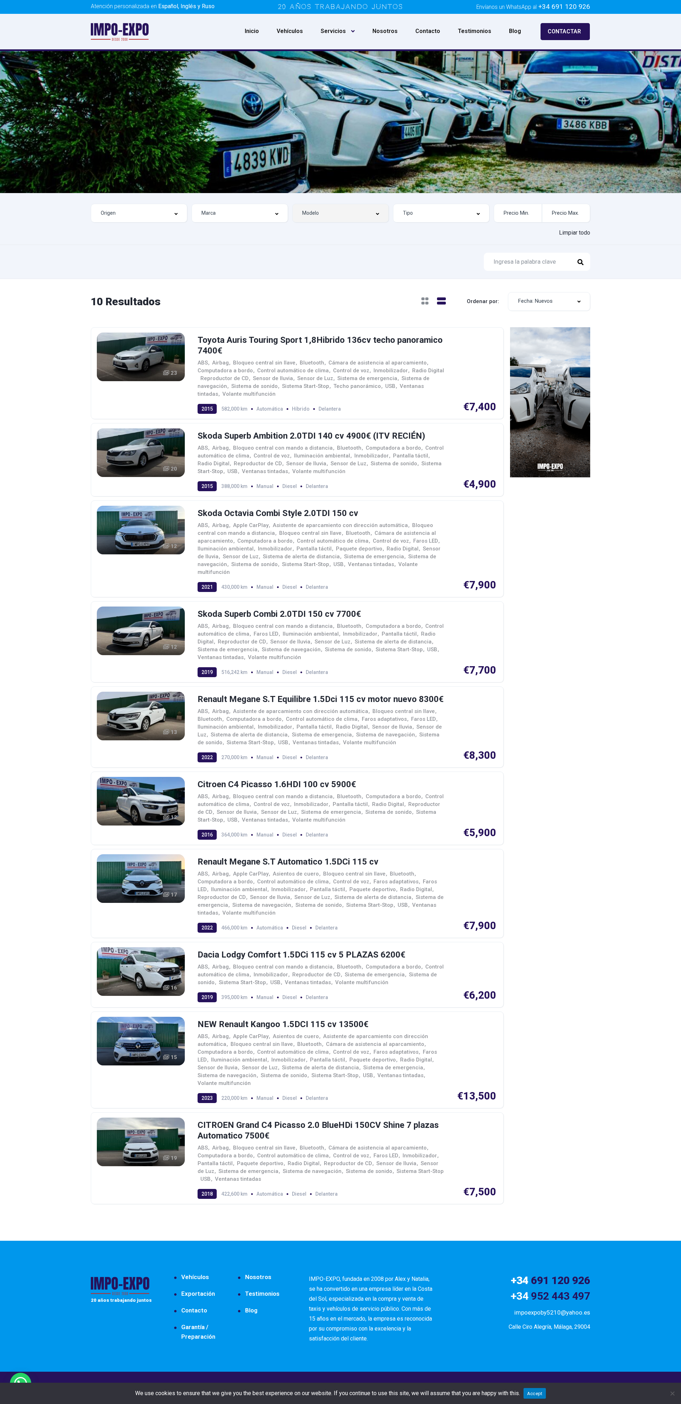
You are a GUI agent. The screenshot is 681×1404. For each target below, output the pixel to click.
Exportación (198, 1293)
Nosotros (385, 31)
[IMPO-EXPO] (120, 31)
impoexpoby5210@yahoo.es (552, 1312)
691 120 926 (550, 1280)
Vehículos (290, 31)
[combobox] (139, 213)
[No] (672, 1393)
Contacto (427, 31)
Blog (515, 31)
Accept (535, 1393)
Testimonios (474, 31)
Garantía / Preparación (198, 1331)
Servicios (333, 31)
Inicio (252, 31)
